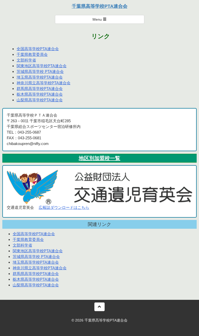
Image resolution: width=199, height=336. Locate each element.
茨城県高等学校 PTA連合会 (40, 71)
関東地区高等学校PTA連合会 (42, 66)
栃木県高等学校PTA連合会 (40, 94)
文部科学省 (26, 60)
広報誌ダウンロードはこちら (64, 207)
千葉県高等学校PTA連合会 (99, 6)
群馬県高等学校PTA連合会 (40, 88)
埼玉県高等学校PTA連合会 (40, 77)
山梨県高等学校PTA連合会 (40, 100)
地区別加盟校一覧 (99, 158)
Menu (98, 19)
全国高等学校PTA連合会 (38, 49)
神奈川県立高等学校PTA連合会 (43, 83)
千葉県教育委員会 (32, 54)
